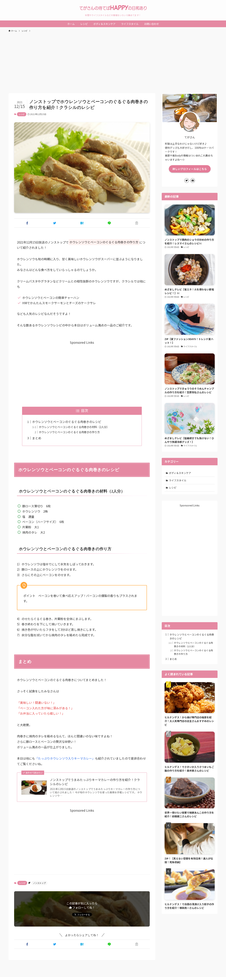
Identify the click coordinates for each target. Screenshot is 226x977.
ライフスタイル (177, 480)
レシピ (22, 114)
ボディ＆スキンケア (180, 473)
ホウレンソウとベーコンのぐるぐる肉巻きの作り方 (69, 432)
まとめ (36, 438)
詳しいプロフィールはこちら (190, 169)
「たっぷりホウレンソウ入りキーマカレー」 (65, 758)
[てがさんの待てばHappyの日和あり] (113, 7)
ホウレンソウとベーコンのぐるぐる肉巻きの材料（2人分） (74, 427)
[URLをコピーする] (137, 223)
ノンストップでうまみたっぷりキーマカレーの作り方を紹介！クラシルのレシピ (95, 782)
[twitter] (186, 180)
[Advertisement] (113, 61)
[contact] (192, 180)
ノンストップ (39, 882)
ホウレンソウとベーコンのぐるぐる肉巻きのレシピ (66, 421)
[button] (27, 223)
